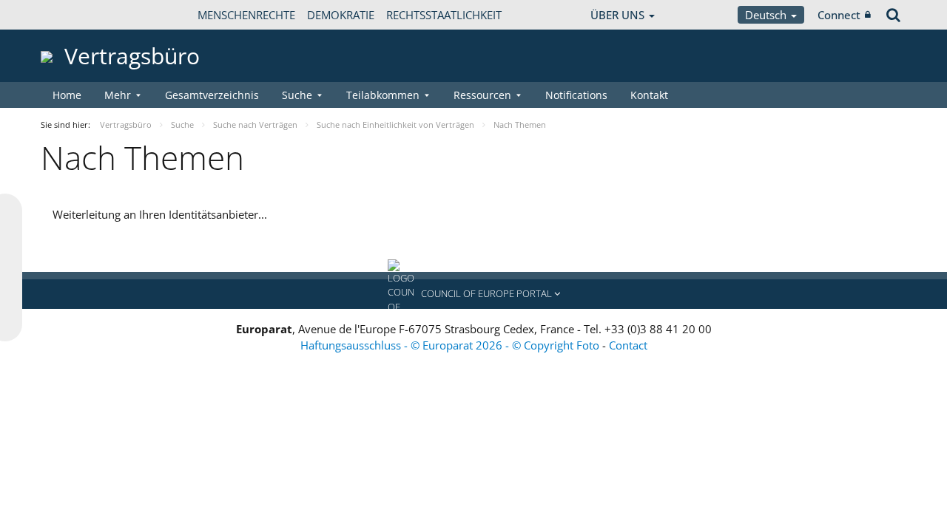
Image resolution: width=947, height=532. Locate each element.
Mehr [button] (117, 95)
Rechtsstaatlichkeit (444, 14)
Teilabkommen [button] (382, 95)
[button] (473, 294)
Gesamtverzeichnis (212, 95)
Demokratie (340, 14)
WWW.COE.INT (78, 14)
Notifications (576, 95)
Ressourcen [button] (482, 95)
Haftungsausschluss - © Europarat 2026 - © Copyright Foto (451, 345)
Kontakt (649, 95)
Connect (839, 14)
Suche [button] (297, 95)
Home (67, 95)
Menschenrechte (246, 14)
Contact (628, 345)
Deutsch (767, 14)
